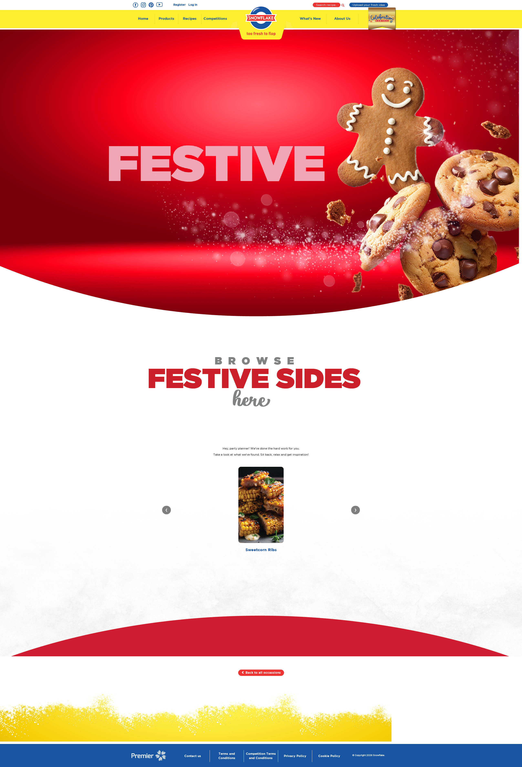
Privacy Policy (295, 756)
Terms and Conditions (226, 756)
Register (179, 5)
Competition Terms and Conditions (261, 756)
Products (166, 18)
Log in (192, 5)
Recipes (190, 18)
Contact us (192, 756)
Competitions (215, 18)
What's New (310, 18)
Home (143, 18)
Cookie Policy (329, 756)
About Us (342, 18)
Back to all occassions (262, 672)
